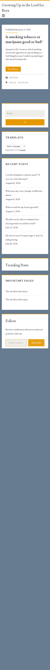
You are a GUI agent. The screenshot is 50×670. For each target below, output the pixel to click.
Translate (22, 150)
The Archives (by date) (16, 291)
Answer (13, 78)
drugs (12, 83)
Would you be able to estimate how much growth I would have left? (22, 221)
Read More (14, 70)
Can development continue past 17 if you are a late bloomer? (23, 177)
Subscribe (36, 342)
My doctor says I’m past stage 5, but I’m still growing (24, 237)
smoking (23, 83)
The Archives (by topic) (17, 299)
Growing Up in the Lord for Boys (23, 8)
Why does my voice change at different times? (24, 193)
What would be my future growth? (22, 207)
